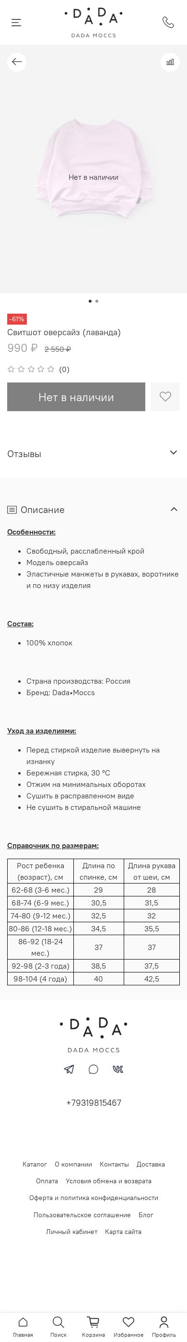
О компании (73, 1164)
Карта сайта (123, 1231)
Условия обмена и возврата (109, 1181)
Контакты (114, 1164)
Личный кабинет (71, 1231)
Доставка (151, 1164)
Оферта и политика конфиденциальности (93, 1197)
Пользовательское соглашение (82, 1215)
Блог (146, 1215)
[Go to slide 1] (90, 301)
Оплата (47, 1181)
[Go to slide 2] (96, 301)
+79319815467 (93, 1102)
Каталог (35, 1164)
